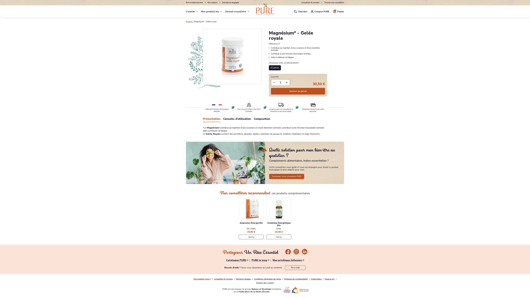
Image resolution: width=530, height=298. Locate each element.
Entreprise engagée (230, 3)
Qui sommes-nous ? (202, 279)
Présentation (211, 119)
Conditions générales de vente (267, 279)
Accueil (189, 22)
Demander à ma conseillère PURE (286, 176)
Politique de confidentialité (296, 279)
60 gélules (275, 67)
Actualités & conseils (310, 3)
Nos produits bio (210, 11)
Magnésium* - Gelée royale (205, 22)
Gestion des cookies (265, 282)
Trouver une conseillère (334, 3)
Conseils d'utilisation (237, 119)
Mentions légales (243, 279)
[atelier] (197, 11)
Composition (262, 119)
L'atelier (190, 11)
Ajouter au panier (298, 91)
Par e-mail (295, 267)
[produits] (221, 11)
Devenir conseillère (235, 11)
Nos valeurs (213, 3)
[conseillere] (248, 11)
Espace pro (330, 279)
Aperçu (251, 237)
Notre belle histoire (194, 3)
